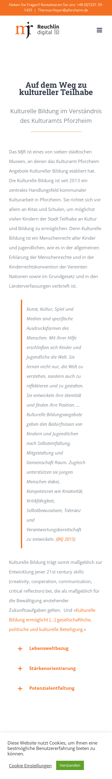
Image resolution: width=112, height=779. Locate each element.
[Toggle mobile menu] (100, 30)
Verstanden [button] (70, 765)
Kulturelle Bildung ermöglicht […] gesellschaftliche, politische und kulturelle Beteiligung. (52, 619)
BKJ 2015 (65, 539)
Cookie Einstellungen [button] (30, 765)
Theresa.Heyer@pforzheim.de (63, 10)
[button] (56, 648)
